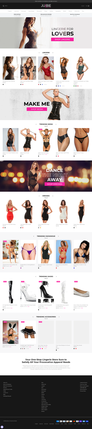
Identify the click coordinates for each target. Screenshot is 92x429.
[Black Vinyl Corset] (28, 139)
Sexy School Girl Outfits (46, 404)
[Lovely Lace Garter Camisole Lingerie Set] (64, 68)
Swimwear (23, 11)
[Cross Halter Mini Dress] (46, 211)
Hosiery (51, 11)
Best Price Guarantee (7, 385)
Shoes (45, 11)
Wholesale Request (7, 396)
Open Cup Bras (44, 402)
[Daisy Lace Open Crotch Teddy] (46, 68)
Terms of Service (83, 389)
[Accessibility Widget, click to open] (2, 427)
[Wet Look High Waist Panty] (64, 139)
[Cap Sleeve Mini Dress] (28, 211)
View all (46, 54)
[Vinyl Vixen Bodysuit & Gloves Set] (64, 332)
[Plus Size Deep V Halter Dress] (46, 251)
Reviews (5, 387)
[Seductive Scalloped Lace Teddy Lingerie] (81, 68)
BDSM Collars (44, 407)
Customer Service (83, 382)
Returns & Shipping (7, 384)
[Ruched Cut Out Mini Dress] (10, 211)
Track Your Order (83, 384)
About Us (5, 382)
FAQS (4, 391)
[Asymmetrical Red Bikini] (64, 251)
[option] (46, 33)
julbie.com (8, 420)
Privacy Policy (83, 391)
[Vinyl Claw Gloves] (81, 332)
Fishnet (70, 11)
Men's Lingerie (44, 409)
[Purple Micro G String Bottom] (28, 251)
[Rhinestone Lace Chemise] (10, 68)
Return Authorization (84, 385)
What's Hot (77, 11)
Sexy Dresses (31, 11)
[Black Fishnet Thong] (81, 139)
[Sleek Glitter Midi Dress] (81, 211)
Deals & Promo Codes (7, 389)
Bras (42, 387)
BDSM (64, 11)
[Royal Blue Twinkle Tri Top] (81, 251)
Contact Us (5, 392)
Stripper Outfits (44, 406)
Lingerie (10, 11)
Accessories (58, 11)
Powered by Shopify (13, 420)
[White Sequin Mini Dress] (64, 211)
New (83, 11)
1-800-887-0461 (83, 387)
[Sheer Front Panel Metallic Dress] (10, 139)
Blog (4, 394)
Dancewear (39, 11)
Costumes (16, 11)
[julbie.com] (46, 6)
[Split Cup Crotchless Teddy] (28, 68)
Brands (42, 411)
